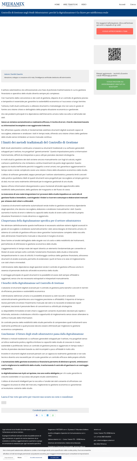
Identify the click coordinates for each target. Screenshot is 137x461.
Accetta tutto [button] (55, 457)
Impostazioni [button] (9, 457)
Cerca (133, 4)
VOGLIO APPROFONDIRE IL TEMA (114, 31)
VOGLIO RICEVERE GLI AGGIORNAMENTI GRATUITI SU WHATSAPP (113, 84)
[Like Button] (3, 402)
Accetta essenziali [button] (36, 457)
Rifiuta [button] (20, 457)
